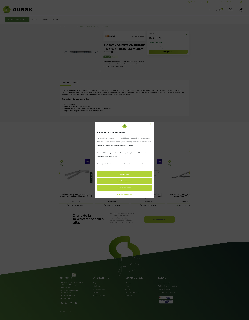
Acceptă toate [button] (124, 174)
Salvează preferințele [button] (124, 187)
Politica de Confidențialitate (124, 194)
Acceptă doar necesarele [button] (124, 181)
